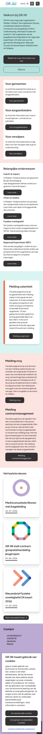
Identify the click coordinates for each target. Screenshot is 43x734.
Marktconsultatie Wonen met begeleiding (20, 504)
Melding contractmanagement (21, 456)
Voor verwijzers (16, 153)
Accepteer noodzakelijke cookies (21, 721)
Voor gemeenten (16, 101)
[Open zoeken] (38, 4)
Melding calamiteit (21, 336)
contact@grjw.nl (14, 635)
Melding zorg (14, 400)
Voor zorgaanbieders (18, 127)
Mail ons (21, 69)
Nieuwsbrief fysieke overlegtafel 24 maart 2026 (18, 597)
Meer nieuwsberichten (15, 617)
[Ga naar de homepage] (10, 3)
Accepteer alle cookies (21, 713)
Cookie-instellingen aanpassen (21, 729)
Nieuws (10, 643)
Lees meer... (12, 192)
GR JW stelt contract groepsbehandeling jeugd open (18, 550)
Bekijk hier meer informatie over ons (21, 59)
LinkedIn (10, 638)
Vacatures (11, 641)
